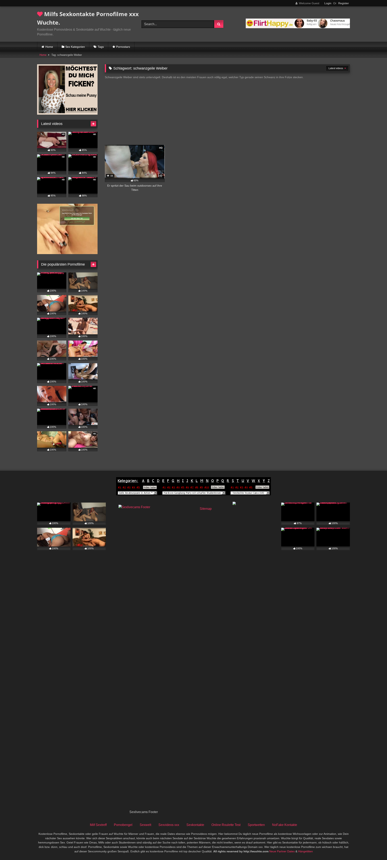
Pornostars (123, 46)
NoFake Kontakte (284, 825)
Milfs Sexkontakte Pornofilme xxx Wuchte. (88, 18)
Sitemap (206, 508)
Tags (101, 46)
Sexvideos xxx (168, 825)
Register (343, 3)
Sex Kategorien (75, 46)
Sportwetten (256, 825)
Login (327, 3)
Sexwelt (145, 825)
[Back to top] (374, 848)
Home (49, 46)
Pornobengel (123, 825)
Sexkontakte (195, 825)
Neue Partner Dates (282, 851)
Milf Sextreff (98, 825)
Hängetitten (305, 851)
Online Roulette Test (225, 825)
